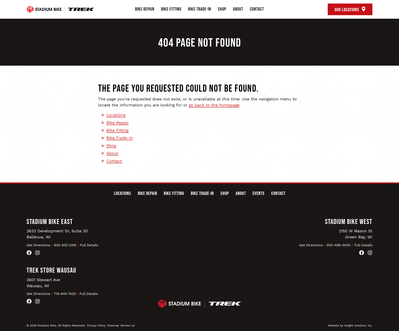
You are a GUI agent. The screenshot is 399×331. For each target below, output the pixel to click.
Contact (257, 9)
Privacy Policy (96, 325)
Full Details (89, 245)
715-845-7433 (65, 294)
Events (258, 193)
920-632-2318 (65, 245)
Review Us (128, 325)
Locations (116, 115)
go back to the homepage (214, 105)
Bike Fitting (171, 9)
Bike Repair (144, 9)
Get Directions (38, 245)
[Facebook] (29, 253)
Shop (222, 9)
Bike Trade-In (199, 9)
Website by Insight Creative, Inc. (350, 325)
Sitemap (113, 325)
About (238, 9)
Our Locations (347, 10)
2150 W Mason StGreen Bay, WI (355, 234)
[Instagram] (37, 253)
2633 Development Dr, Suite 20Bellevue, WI (57, 234)
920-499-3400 (338, 245)
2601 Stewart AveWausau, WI (43, 282)
